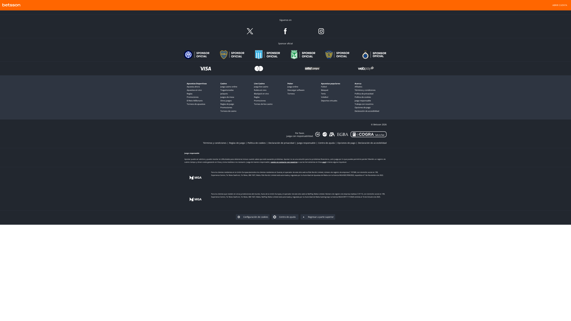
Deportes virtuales (329, 100)
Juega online (292, 86)
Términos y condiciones (365, 90)
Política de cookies (363, 97)
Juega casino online (228, 86)
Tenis (323, 93)
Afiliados (358, 86)
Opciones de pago (363, 107)
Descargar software (295, 90)
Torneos (291, 93)
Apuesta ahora (193, 86)
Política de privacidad (364, 93)
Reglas (189, 93)
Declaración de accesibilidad (367, 111)
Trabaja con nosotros (364, 104)
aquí (324, 162)
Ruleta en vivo (260, 90)
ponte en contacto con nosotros (284, 162)
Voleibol (324, 97)
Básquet (324, 90)
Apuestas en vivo (194, 90)
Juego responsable (363, 100)
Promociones (193, 97)
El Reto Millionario (195, 100)
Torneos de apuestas (196, 104)
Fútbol (324, 86)
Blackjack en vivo (261, 93)
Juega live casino (261, 86)
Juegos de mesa (227, 97)
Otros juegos (226, 100)
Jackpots (224, 93)
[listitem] (216, 142)
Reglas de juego (227, 104)
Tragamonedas (227, 90)
